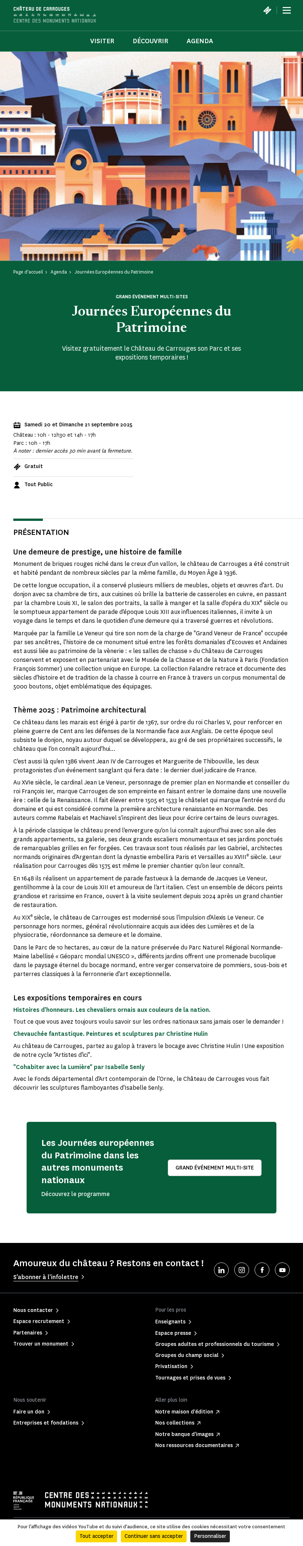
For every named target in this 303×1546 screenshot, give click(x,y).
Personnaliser (210, 1536)
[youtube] (282, 1269)
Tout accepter (96, 1536)
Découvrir (150, 41)
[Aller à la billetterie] (267, 10)
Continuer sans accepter (154, 1536)
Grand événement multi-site (215, 1167)
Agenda (200, 41)
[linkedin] (221, 1269)
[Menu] (286, 10)
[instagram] (241, 1269)
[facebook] (262, 1269)
